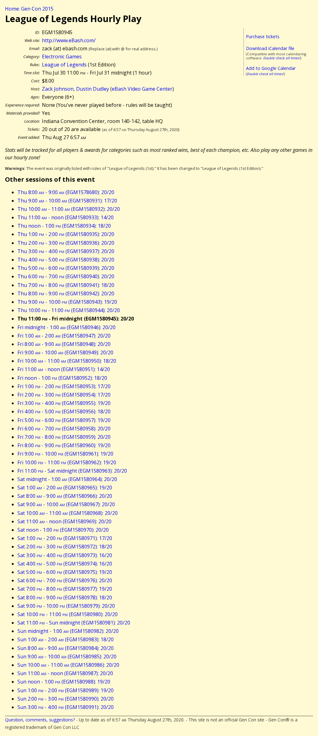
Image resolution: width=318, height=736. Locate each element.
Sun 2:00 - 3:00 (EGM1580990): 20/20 (65, 698)
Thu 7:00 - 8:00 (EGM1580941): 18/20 (65, 285)
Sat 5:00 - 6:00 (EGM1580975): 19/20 (64, 572)
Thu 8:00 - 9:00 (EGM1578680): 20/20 (65, 192)
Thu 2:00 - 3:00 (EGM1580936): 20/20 (65, 242)
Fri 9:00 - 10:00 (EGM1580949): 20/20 (65, 352)
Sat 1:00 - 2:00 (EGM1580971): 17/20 (64, 538)
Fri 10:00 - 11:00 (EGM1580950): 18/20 (66, 360)
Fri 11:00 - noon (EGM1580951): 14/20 (63, 369)
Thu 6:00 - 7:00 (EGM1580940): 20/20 (65, 276)
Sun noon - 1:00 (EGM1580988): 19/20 (63, 681)
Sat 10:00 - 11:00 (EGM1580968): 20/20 (67, 513)
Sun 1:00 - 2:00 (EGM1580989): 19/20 (65, 690)
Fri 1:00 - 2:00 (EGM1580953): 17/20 (64, 386)
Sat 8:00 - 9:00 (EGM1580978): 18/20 (64, 597)
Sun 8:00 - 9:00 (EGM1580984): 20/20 (65, 648)
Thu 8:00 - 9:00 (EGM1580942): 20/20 (65, 293)
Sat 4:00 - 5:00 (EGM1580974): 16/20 (64, 563)
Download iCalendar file (270, 48)
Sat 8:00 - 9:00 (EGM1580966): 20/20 (64, 496)
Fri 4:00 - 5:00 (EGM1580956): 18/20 (64, 411)
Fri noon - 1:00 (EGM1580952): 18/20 (62, 378)
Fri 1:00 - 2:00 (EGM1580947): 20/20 (64, 335)
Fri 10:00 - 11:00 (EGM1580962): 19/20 (66, 462)
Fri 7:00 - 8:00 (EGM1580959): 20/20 (64, 437)
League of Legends (64, 64)
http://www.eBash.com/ (69, 40)
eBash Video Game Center (142, 88)
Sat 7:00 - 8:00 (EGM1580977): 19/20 (64, 588)
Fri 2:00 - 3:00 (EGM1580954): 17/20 (64, 394)
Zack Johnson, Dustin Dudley (75, 88)
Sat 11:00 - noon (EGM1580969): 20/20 (64, 521)
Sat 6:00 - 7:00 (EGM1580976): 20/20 (64, 580)
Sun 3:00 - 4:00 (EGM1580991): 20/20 (65, 707)
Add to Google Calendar (271, 68)
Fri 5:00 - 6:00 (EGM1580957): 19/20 (64, 420)
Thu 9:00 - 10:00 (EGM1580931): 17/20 (67, 200)
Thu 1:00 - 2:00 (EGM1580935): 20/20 (65, 234)
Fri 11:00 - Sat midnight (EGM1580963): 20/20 (72, 470)
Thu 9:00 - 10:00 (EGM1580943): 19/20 (67, 301)
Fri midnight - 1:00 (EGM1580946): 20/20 (66, 327)
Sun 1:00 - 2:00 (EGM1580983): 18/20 (65, 639)
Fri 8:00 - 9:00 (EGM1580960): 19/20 (64, 445)
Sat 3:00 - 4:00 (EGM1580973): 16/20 (64, 555)
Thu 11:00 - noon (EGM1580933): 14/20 (65, 217)
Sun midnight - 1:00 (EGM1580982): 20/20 (68, 631)
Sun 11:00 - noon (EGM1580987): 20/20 (65, 673)
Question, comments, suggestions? (40, 720)
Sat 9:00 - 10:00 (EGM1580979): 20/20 (66, 605)
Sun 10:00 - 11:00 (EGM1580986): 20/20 (68, 664)
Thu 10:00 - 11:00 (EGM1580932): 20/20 (68, 209)
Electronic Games (62, 56)
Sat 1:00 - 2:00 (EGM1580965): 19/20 (64, 487)
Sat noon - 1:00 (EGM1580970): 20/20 (63, 529)
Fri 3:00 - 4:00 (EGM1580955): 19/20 (64, 403)
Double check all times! (281, 58)
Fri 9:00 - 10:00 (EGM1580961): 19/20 (65, 453)
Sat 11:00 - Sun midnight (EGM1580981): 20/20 (73, 622)
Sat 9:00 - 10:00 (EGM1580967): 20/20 (66, 504)
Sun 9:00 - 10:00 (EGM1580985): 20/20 (66, 656)
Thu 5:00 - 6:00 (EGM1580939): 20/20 (65, 268)
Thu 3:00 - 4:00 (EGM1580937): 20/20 (65, 251)
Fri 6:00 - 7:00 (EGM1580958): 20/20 (64, 428)
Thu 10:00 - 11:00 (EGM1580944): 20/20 (68, 310)
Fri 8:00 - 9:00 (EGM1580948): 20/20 (64, 344)
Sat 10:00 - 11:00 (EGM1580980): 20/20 (67, 614)
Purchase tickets (262, 36)
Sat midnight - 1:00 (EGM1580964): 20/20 (67, 479)
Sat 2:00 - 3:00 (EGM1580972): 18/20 (64, 546)
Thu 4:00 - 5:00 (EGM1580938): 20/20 (65, 259)
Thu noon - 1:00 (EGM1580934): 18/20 (64, 225)
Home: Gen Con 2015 (29, 8)
